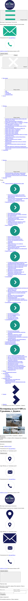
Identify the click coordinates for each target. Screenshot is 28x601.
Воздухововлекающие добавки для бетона (17, 214)
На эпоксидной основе (13, 317)
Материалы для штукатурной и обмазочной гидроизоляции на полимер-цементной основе (17, 293)
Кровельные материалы (10, 343)
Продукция (5, 78)
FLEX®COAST (8, 377)
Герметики (10, 242)
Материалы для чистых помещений (16, 367)
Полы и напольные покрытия (11, 344)
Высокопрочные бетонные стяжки (15, 362)
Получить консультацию (6, 441)
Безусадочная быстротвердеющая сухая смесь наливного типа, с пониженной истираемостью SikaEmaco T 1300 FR (18, 199)
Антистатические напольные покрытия (16, 366)
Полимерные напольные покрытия (15, 365)
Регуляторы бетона (12, 215)
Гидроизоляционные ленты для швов (16, 298)
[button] (14, 430)
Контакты (5, 177)
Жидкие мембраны (12, 290)
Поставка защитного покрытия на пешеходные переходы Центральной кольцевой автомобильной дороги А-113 (16, 147)
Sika (6, 91)
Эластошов (7, 375)
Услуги (4, 95)
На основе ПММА (12, 316)
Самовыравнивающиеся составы (15, 361)
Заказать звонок (4, 53)
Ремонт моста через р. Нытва (11, 132)
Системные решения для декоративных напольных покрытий (16, 359)
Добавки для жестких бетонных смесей (16, 221)
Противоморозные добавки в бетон (16, 219)
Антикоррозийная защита (11, 319)
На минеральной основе (13, 313)
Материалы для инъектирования (15, 296)
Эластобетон (8, 93)
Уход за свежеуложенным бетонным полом (17, 356)
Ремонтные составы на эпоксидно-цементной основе (15, 268)
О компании (5, 150)
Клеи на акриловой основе (14, 236)
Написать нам (4, 453)
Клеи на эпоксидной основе (14, 237)
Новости (5, 160)
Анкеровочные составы (13, 318)
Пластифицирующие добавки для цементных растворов (15, 223)
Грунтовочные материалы (13, 330)
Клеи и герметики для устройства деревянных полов (15, 244)
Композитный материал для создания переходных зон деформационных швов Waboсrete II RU (17, 196)
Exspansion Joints (9, 94)
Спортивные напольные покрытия (15, 368)
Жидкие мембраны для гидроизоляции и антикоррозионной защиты (17, 340)
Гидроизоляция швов (12, 297)
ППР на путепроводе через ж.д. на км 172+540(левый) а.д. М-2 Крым (13, 124)
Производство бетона (10, 202)
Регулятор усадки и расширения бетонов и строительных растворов (17, 217)
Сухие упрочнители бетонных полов (16, 355)
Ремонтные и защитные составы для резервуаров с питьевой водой (16, 272)
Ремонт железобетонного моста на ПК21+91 (15, 128)
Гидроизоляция (8, 276)
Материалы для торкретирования (15, 269)
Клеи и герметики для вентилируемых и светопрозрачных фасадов (17, 247)
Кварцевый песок (12, 369)
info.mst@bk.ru (12, 37)
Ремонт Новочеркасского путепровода (13, 121)
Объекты (5, 106)
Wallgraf (7, 92)
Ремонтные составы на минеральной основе (17, 264)
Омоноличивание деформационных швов (14, 183)
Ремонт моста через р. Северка (12, 130)
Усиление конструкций (10, 341)
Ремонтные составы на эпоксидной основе (17, 265)
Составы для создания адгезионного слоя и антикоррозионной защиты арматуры (17, 263)
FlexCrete (7, 374)
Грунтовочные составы (13, 363)
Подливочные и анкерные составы (13, 302)
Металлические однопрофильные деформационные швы (12, 380)
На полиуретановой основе (14, 314)
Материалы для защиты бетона (15, 270)
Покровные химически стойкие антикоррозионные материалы (15, 335)
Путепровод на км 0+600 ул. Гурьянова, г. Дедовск (16, 122)
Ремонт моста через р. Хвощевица (12, 129)
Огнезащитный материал (10, 372)
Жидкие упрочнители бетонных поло (16, 357)
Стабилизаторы (11, 220)
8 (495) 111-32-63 (3, 51)
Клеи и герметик (9, 225)
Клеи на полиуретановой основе (15, 239)
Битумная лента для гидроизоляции (16, 295)
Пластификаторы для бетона (14, 213)
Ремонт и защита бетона (10, 251)
